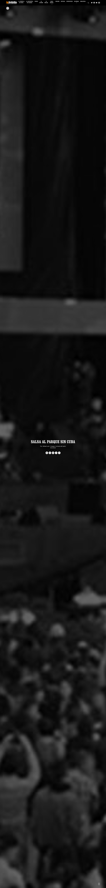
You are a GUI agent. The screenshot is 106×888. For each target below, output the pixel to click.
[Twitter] (91, 2)
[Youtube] (96, 2)
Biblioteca (83, 1)
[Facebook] (94, 2)
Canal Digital (52, 2)
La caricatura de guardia (29, 2)
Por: (41, 446)
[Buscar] (88, 2)
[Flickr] (99, 2)
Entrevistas (69, 1)
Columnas (76, 1)
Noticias (63, 1)
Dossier (57, 1)
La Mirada (46, 2)
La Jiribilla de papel (21, 2)
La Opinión (41, 2)
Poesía (36, 1)
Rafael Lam (46, 446)
